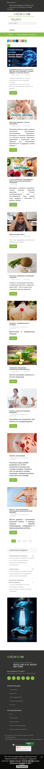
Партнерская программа (17, 725)
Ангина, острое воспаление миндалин (19, 411)
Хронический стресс (17, 234)
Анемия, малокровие (17, 456)
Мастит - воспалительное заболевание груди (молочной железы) (20, 511)
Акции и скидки (14, 722)
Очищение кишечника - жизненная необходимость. (19, 368)
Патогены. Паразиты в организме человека (21, 276)
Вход (10, 714)
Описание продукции (16, 701)
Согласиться (22, 766)
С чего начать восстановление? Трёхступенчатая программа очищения (21, 181)
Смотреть (22, 637)
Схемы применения (15, 697)
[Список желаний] (32, 30)
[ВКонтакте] (8, 41)
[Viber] (22, 41)
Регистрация (13, 718)
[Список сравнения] (36, 30)
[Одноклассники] (11, 41)
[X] (17, 41)
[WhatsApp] (25, 41)
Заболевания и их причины (19, 327)
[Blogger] (20, 41)
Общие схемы (15, 75)
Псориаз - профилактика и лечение (19, 324)
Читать (13, 92)
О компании (13, 689)
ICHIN (21, 14)
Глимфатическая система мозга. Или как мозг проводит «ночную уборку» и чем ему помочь (21, 71)
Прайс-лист (12, 693)
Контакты (12, 705)
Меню (12, 30)
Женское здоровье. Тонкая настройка (19, 123)
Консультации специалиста (18, 729)
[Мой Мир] (14, 41)
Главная (10, 34)
